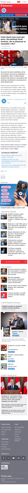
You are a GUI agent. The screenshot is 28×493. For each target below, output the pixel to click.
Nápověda (18, 429)
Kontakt (17, 436)
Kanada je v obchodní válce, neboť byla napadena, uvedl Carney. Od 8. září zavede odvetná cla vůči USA (12, 398)
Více (17, 19)
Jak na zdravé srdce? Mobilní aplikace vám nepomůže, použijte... (17, 287)
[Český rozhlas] (6, 2)
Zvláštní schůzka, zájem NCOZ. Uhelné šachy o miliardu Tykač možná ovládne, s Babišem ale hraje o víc (17, 217)
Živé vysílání (5, 200)
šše (6, 171)
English (3, 480)
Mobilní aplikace (6, 449)
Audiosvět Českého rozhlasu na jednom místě (13, 207)
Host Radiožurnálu (6, 48)
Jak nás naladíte (19, 427)
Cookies (3, 478)
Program (4, 19)
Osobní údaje (10, 478)
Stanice (3, 432)
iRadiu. (16, 148)
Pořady (11, 19)
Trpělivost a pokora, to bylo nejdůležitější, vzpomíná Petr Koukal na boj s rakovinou (14, 161)
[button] (25, 103)
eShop (3, 434)
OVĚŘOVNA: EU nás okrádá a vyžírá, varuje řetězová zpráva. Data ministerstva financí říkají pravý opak (13, 412)
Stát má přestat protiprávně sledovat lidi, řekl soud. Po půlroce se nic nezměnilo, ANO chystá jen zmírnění (14, 406)
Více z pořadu (6, 267)
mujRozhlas (4, 182)
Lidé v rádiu (18, 432)
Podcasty (4, 446)
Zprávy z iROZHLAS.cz (9, 375)
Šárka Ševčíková (19, 67)
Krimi (3, 190)
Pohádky (4, 193)
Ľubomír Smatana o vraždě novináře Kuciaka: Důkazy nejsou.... (16, 294)
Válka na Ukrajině (6, 427)
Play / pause (4, 101)
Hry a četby (5, 187)
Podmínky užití (19, 478)
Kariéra (17, 434)
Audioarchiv (4, 444)
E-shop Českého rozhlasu (10, 303)
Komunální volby (6, 429)
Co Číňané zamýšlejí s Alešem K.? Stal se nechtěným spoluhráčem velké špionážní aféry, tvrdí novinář (16, 252)
